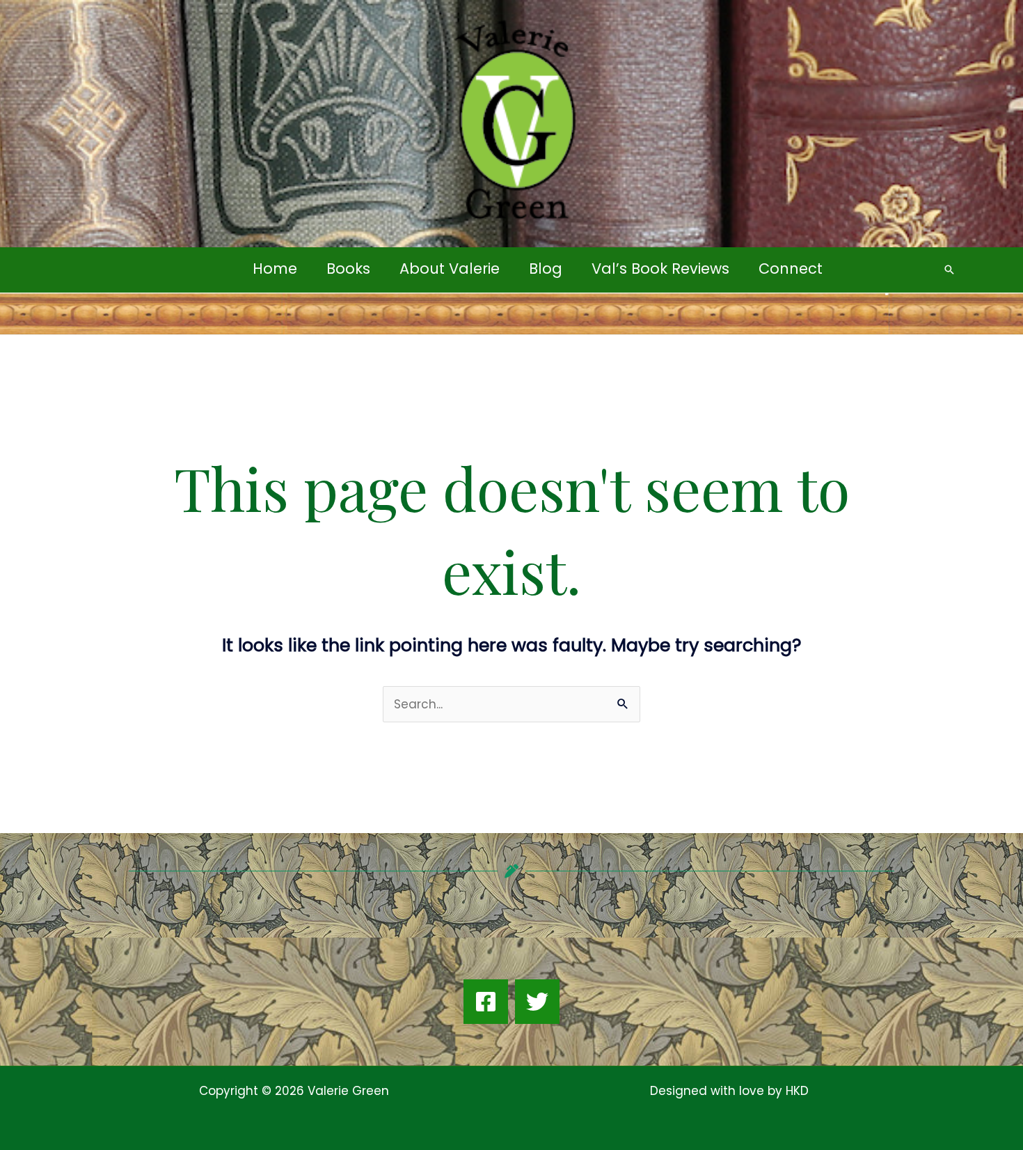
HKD (795, 1090)
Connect (791, 268)
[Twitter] (537, 1001)
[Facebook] (485, 1001)
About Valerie (449, 268)
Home (275, 268)
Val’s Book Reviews (660, 268)
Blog (545, 268)
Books (348, 268)
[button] (949, 269)
